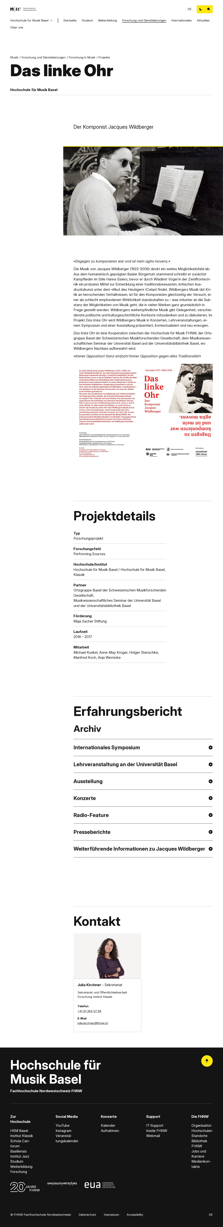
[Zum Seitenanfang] (207, 1061)
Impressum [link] (111, 1214)
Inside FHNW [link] (156, 1130)
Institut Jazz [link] (19, 1156)
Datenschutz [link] (87, 1214)
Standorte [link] (199, 1136)
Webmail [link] (153, 1136)
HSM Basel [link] (19, 1130)
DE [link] (189, 9)
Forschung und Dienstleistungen (144, 20)
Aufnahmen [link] (110, 1130)
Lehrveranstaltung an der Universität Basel (125, 764)
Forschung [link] (18, 1171)
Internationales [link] (181, 20)
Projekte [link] (104, 57)
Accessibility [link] (135, 1214)
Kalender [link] (108, 1125)
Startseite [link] (69, 20)
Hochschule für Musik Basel (29, 20)
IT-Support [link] (154, 1125)
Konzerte (85, 798)
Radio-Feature (91, 815)
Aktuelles (203, 20)
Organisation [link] (201, 1125)
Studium (87, 20)
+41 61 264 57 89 (89, 1011)
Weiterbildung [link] (21, 1166)
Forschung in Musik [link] (82, 57)
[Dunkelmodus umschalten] (201, 9)
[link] (23, 9)
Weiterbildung (107, 20)
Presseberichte (92, 832)
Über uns (16, 27)
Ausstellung (89, 781)
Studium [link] (16, 1161)
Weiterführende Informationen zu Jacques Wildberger (139, 849)
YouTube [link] (63, 1125)
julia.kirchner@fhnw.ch (93, 1023)
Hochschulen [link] (201, 1130)
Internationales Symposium (107, 747)
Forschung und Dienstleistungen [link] (43, 57)
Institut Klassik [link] (21, 1136)
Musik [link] (14, 57)
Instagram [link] (63, 1130)
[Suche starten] (209, 9)
